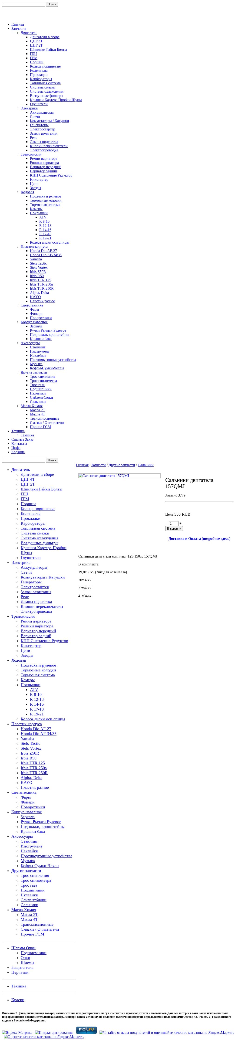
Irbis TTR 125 (40, 280)
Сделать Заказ (22, 439)
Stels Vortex (39, 267)
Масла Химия (32, 406)
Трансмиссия (31, 154)
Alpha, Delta (39, 293)
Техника (18, 431)
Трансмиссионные (44, 418)
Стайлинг (38, 347)
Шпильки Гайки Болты (48, 49)
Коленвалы (39, 70)
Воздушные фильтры (46, 96)
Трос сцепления (42, 376)
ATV (43, 217)
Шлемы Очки (23, 948)
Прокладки (39, 75)
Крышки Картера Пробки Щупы (56, 100)
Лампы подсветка (44, 142)
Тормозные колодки (46, 200)
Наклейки (38, 355)
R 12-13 (45, 226)
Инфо (15, 448)
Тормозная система (45, 205)
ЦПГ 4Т (36, 41)
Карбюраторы (41, 79)
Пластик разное (42, 301)
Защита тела (22, 967)
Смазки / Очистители (47, 423)
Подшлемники (33, 952)
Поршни (36, 62)
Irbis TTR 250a (41, 284)
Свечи (35, 117)
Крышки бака (41, 339)
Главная (17, 24)
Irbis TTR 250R (42, 288)
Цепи (34, 184)
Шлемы (27, 962)
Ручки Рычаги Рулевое (48, 330)
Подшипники (41, 389)
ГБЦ (33, 54)
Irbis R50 (37, 276)
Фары (34, 309)
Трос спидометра (43, 381)
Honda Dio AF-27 (43, 251)
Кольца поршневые (45, 66)
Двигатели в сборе (45, 37)
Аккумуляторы (42, 112)
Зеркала (36, 326)
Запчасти (18, 29)
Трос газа (37, 385)
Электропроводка (44, 150)
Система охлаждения (46, 91)
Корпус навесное (34, 322)
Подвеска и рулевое (45, 196)
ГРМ (33, 58)
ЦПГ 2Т (36, 45)
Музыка (36, 364)
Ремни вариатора (43, 158)
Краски (17, 999)
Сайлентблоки (41, 397)
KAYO (35, 297)
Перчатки (20, 972)
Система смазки (42, 87)
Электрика (29, 108)
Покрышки (39, 213)
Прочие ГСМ (40, 427)
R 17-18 (45, 234)
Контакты (19, 444)
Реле (33, 137)
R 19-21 (45, 238)
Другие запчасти (34, 372)
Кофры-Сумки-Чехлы (47, 368)
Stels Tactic (38, 263)
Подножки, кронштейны (49, 335)
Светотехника (32, 305)
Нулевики (38, 393)
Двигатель (29, 33)
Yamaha (36, 259)
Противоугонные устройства (53, 360)
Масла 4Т (37, 414)
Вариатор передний (45, 167)
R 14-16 (45, 230)
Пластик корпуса (34, 246)
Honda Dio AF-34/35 (46, 255)
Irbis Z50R (38, 272)
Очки (25, 957)
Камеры (36, 209)
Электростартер (42, 129)
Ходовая (27, 192)
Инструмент (40, 351)
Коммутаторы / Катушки (49, 121)
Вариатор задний (43, 171)
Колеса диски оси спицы (49, 242)
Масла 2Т (37, 410)
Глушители (39, 104)
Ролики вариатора (44, 163)
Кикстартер (39, 179)
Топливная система (45, 83)
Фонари (36, 314)
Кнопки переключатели (49, 146)
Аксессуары (30, 343)
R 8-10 (44, 221)
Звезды (35, 188)
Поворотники (41, 318)
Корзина (18, 452)
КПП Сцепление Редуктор (51, 175)
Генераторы (39, 125)
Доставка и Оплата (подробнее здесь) (199, 539)
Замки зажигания (43, 133)
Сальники (38, 402)
